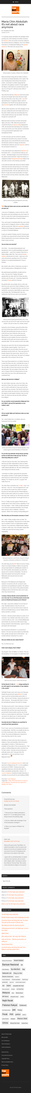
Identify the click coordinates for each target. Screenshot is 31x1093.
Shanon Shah (22, 1019)
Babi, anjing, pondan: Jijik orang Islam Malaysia (14, 936)
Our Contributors (6, 1040)
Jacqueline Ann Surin (15, 782)
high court (12, 982)
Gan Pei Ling (25, 979)
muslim (22, 996)
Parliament (22, 1005)
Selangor (13, 1018)
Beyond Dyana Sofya (7, 944)
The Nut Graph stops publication (16, 892)
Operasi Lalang (17, 124)
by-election (15, 969)
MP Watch (5, 996)
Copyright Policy (5, 1058)
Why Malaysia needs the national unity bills (13, 925)
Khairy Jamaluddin (5, 989)
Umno (5, 1023)
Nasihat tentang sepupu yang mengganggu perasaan (15, 917)
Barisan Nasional (10, 964)
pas (14, 1010)
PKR (11, 1014)
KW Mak (13, 989)
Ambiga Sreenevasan (17, 158)
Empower (21, 144)
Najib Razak (7, 1000)
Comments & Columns (7, 1055)
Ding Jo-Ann (18, 973)
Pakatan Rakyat (9, 1005)
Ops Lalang (9, 784)
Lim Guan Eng (20, 989)
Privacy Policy (5, 1065)
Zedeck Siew (25, 1023)
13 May (21, 485)
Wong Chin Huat (14, 1023)
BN (22, 965)
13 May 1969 (11, 780)
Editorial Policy (5, 1052)
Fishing (10, 280)
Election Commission (7, 976)
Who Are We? (5, 1037)
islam (9, 986)
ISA (3, 985)
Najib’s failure (5, 933)
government (5, 982)
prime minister (5, 1018)
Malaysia (16, 95)
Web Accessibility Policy (7, 1061)
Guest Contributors (6, 1047)
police (17, 1014)
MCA (13, 993)
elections (17, 976)
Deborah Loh (6, 973)
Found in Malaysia (6, 773)
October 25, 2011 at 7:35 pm (11, 801)
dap (23, 969)
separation (21, 226)
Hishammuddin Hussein (20, 982)
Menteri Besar (19, 993)
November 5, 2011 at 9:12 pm (12, 841)
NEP (15, 564)
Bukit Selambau (5, 969)
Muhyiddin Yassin (14, 996)
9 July (23, 99)
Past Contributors (6, 1044)
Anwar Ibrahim (18, 960)
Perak (4, 1014)
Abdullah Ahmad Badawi (7, 960)
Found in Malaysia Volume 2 (14, 763)
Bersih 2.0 (6, 40)
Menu (16, 2)
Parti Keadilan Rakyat (6, 1010)
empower (25, 780)
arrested (6, 105)
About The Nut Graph (7, 1034)
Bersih (20, 694)
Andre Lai (4, 904)
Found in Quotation (16, 979)
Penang (20, 1010)
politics (24, 1014)
